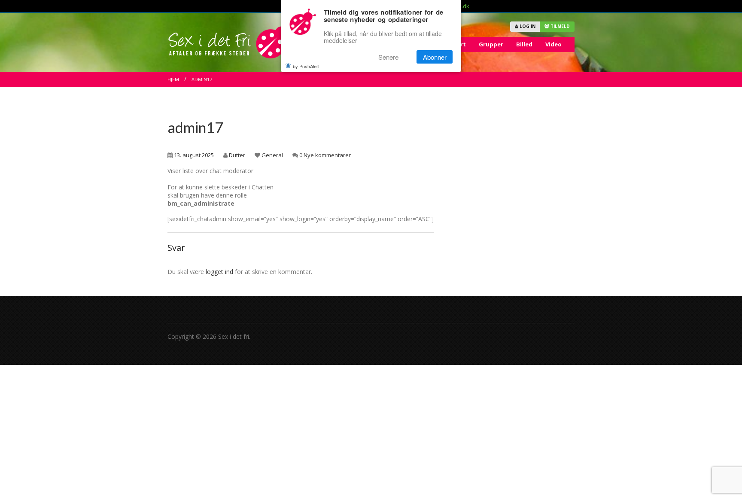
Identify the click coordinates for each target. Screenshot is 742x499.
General (272, 155)
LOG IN (526, 26)
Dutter (237, 155)
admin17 (195, 127)
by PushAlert (306, 66)
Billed (524, 44)
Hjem (173, 79)
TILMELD (559, 26)
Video (553, 44)
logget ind (219, 272)
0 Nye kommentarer (325, 155)
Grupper (491, 44)
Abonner (435, 56)
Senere (388, 56)
